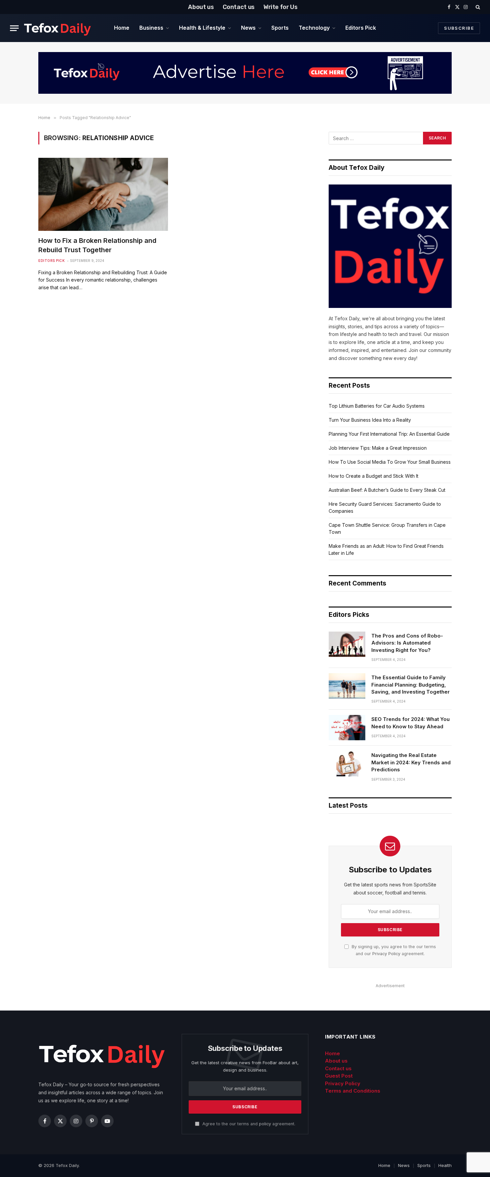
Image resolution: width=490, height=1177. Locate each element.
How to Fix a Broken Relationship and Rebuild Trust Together (97, 245)
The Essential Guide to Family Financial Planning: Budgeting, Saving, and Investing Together (410, 684)
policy (265, 1123)
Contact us (239, 7)
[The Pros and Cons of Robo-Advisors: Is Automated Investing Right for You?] (347, 644)
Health (445, 1165)
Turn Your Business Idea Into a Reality (370, 420)
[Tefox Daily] (57, 28)
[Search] (477, 7)
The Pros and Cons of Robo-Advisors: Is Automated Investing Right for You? (407, 643)
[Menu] (14, 28)
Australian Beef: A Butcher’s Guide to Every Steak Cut (387, 490)
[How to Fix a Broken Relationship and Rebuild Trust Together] (103, 194)
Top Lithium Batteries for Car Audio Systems (377, 406)
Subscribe (459, 28)
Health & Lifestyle (202, 27)
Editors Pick (360, 27)
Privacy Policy (386, 953)
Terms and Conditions (352, 1091)
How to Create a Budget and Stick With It (373, 476)
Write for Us (280, 7)
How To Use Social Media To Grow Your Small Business (390, 462)
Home (121, 27)
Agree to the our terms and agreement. (248, 1123)
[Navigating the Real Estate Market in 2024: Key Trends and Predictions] (347, 763)
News (248, 27)
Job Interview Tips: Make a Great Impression (378, 448)
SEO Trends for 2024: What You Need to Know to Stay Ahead (410, 722)
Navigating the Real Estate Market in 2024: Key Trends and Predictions (411, 762)
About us (201, 7)
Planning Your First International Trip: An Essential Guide (389, 434)
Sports (280, 27)
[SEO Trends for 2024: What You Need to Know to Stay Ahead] (347, 727)
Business (151, 27)
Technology (314, 27)
